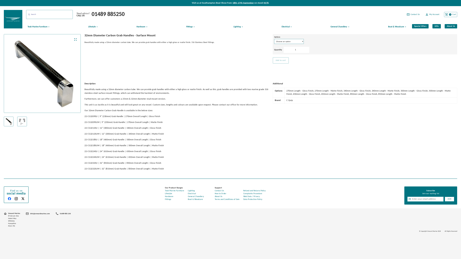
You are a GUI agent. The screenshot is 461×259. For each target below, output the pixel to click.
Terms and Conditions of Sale (227, 199)
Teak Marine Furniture (174, 191)
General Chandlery (196, 196)
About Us (218, 196)
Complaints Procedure (252, 194)
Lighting (191, 191)
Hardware (169, 196)
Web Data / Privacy (251, 196)
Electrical (192, 194)
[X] (22, 198)
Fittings (168, 199)
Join (449, 199)
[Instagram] (16, 198)
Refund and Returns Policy (254, 191)
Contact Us (219, 191)
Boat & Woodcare (195, 199)
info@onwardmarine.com (40, 214)
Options (277, 37)
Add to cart (281, 60)
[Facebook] (9, 198)
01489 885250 (108, 14)
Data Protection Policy (252, 199)
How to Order (220, 194)
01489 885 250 (65, 214)
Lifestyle (168, 194)
